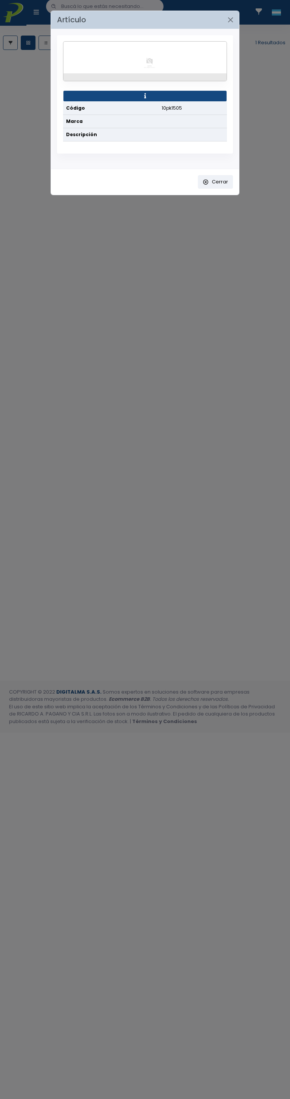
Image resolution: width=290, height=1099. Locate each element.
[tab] (145, 96)
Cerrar (220, 181)
